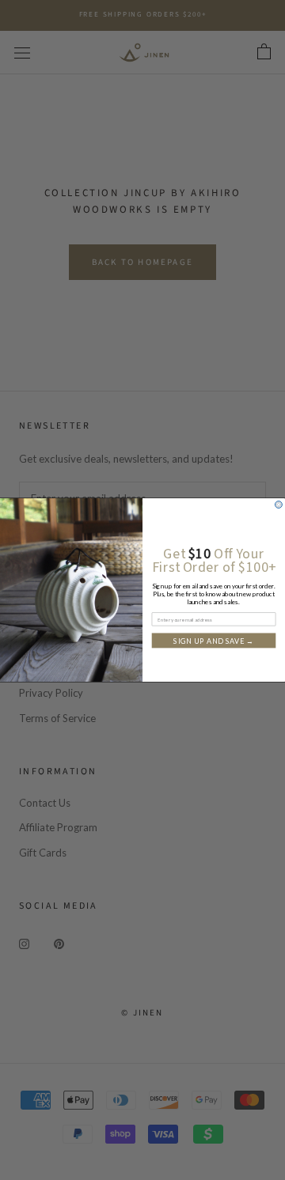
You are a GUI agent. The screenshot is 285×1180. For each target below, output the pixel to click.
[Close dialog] (278, 505)
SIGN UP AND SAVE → (213, 641)
